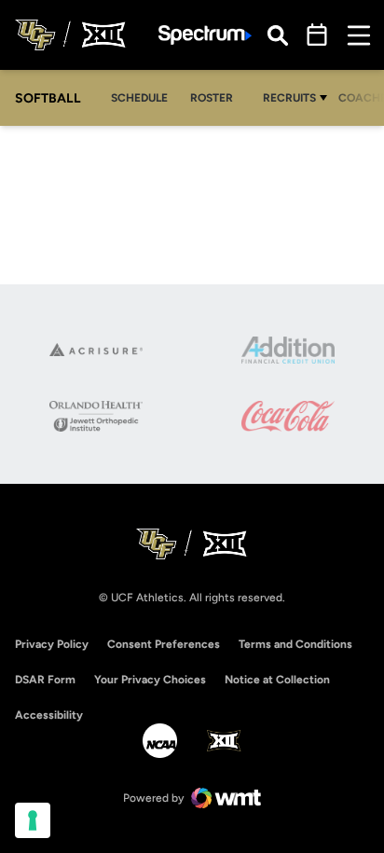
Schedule (139, 97)
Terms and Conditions (295, 644)
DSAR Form (45, 679)
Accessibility (49, 715)
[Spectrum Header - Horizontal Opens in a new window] (205, 35)
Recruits (289, 97)
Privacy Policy (52, 644)
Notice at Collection (277, 679)
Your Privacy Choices (150, 679)
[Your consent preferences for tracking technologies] (32, 820)
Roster (211, 97)
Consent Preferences (163, 644)
